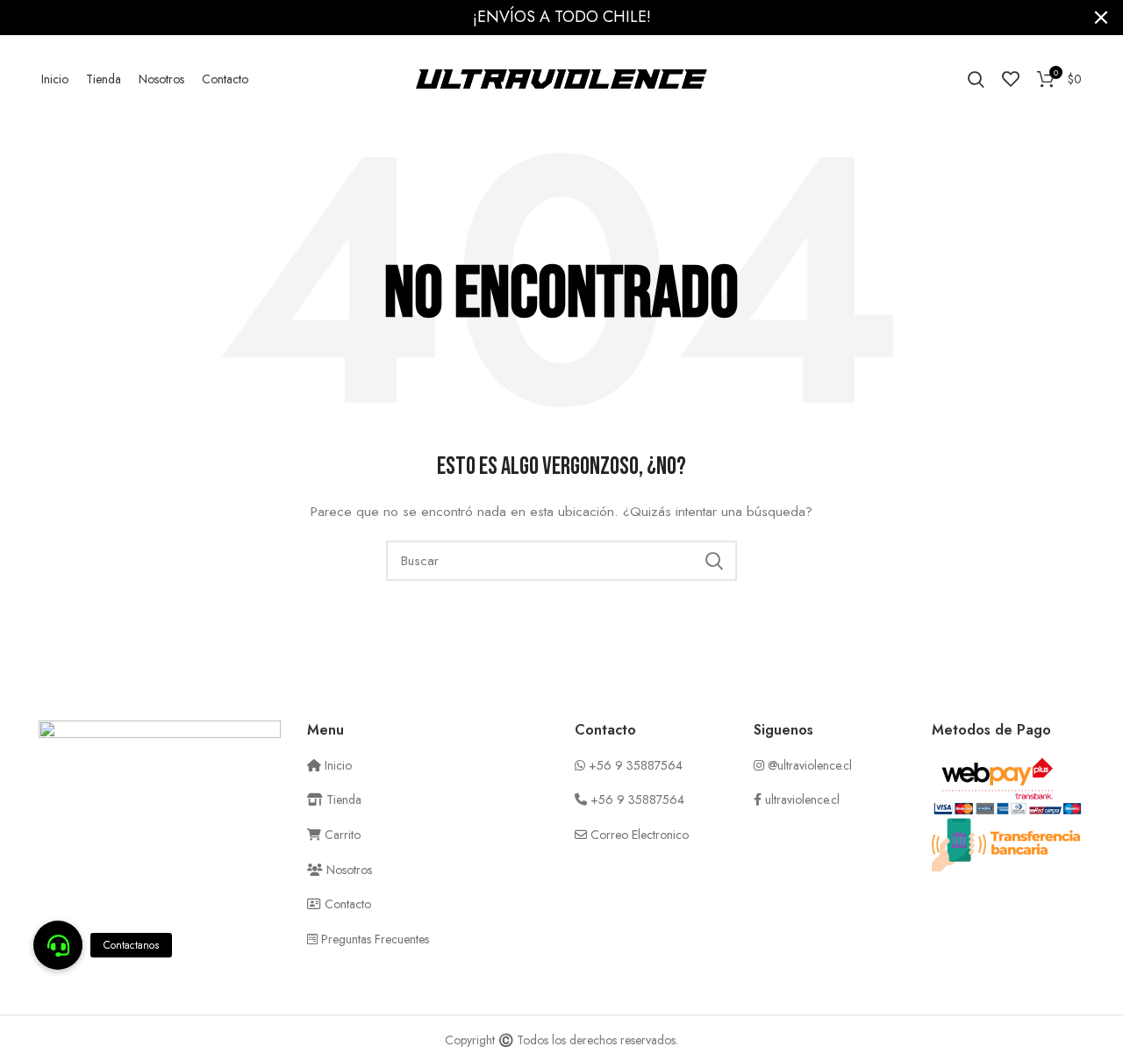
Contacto (346, 904)
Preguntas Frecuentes (373, 939)
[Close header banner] (1101, 17)
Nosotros (347, 869)
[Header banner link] (535, 17)
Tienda (342, 799)
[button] (57, 945)
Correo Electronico (639, 834)
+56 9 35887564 (636, 765)
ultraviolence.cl (802, 799)
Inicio (336, 765)
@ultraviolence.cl (810, 765)
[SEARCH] (713, 561)
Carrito (341, 834)
